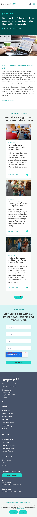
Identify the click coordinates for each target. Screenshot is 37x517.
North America (6, 460)
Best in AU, (22, 65)
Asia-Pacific (5, 465)
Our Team (5, 420)
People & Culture (7, 413)
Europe (4, 463)
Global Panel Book (8, 423)
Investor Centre (7, 417)
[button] (34, 4)
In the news (8, 14)
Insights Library (7, 426)
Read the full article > (8, 101)
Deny (23, 512)
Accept (13, 512)
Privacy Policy (20, 508)
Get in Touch (6, 429)
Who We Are (6, 410)
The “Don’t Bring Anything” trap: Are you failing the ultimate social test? (18, 204)
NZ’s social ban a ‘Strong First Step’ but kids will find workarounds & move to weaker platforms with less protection (18, 150)
